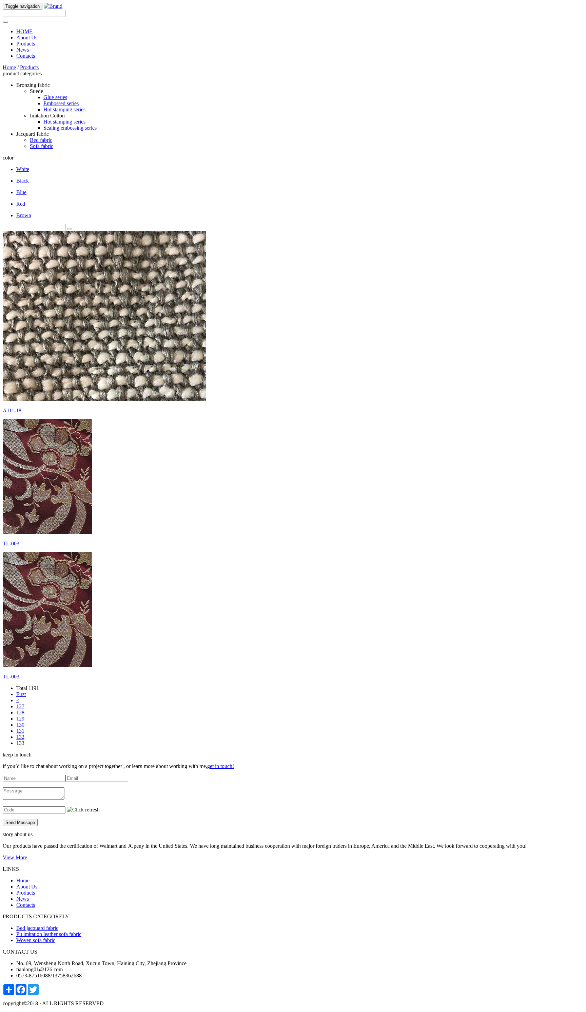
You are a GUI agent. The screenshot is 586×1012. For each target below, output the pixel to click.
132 (20, 737)
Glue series (55, 97)
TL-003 (11, 543)
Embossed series (61, 103)
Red (20, 204)
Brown (23, 215)
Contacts (25, 56)
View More (15, 857)
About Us (26, 37)
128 (20, 712)
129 (20, 718)
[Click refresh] (83, 810)
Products (25, 43)
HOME (24, 31)
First (21, 694)
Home (9, 67)
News (22, 50)
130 (20, 725)
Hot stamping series (64, 109)
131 (20, 731)
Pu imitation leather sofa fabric (48, 934)
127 (20, 706)
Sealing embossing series (70, 128)
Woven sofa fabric (35, 940)
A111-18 (12, 410)
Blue (21, 192)
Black (22, 181)
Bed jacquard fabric (37, 928)
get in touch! (220, 766)
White (22, 169)
